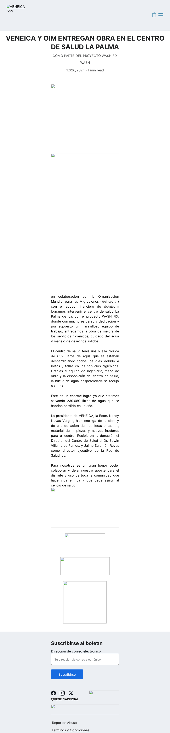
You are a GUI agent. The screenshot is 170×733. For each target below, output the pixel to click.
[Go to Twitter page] (70, 693)
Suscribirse (67, 674)
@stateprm (111, 306)
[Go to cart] (154, 15)
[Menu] (160, 15)
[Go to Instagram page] (62, 693)
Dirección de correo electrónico (76, 651)
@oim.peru (109, 301)
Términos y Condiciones (70, 730)
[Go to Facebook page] (53, 693)
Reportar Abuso (64, 723)
